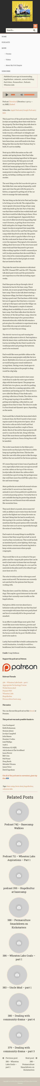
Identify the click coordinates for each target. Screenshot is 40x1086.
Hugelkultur (7, 696)
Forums (8, 54)
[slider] (29, 94)
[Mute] (21, 95)
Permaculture (18, 82)
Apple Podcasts (16, 110)
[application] (20, 95)
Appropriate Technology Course (14, 685)
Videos (8, 60)
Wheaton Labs (9, 85)
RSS (4, 113)
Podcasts (6, 42)
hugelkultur (28, 786)
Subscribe (6, 71)
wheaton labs (7, 789)
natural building (28, 79)
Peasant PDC (7, 691)
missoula (17, 79)
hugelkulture (8, 79)
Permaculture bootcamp (12, 699)
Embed (12, 104)
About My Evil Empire (14, 65)
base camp (10, 786)
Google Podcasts (29, 110)
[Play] (6, 94)
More (4, 48)
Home (4, 36)
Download (13, 102)
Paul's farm (8, 82)
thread (31, 711)
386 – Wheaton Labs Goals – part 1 (15, 682)
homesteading (26, 77)
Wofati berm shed (9, 688)
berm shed (19, 786)
